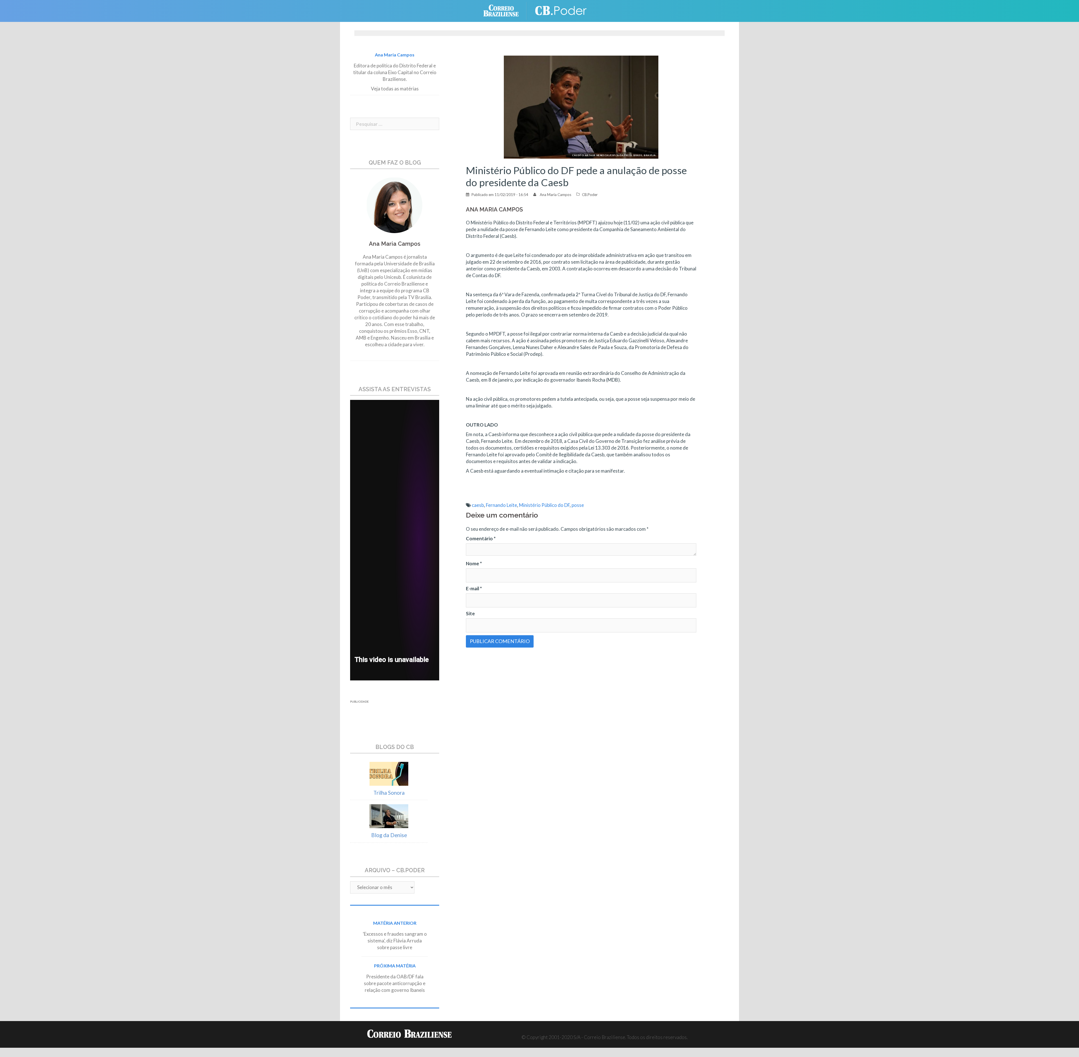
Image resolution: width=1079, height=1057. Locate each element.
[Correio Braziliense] (505, 10)
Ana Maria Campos (555, 194)
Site (470, 613)
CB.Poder (590, 194)
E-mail (474, 588)
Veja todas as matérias (395, 89)
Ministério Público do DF (544, 505)
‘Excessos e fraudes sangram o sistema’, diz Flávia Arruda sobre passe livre (395, 940)
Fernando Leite (501, 505)
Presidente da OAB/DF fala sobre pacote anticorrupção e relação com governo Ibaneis (394, 983)
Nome (474, 563)
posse (578, 505)
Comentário (481, 538)
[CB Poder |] (562, 10)
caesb (478, 505)
